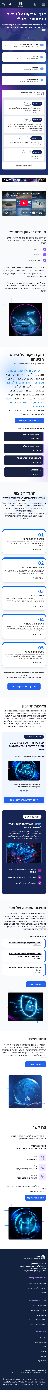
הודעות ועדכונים (40, 1342)
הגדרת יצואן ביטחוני (39, 1306)
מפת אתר (27, 1370)
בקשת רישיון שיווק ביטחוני (37, 1320)
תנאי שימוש (42, 1370)
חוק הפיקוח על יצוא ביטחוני (37, 1283)
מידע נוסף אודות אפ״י (35, 1064)
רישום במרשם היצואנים (38, 1310)
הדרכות (43, 1351)
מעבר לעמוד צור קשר (35, 1198)
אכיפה (43, 1293)
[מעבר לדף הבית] (34, 1257)
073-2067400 (32, 1159)
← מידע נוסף (38, 550)
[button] (43, 4)
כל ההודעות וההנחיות (24, 166)
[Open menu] (43, 4)
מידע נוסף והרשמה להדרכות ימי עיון (24, 800)
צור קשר (43, 1356)
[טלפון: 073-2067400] (3, 4)
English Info (41, 1361)
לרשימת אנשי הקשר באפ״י (27, 1178)
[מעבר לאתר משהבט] (20, 4)
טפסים (43, 1347)
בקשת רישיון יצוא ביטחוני (38, 1324)
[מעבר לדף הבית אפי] (30, 4)
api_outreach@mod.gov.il (26, 1169)
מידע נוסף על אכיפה (36, 984)
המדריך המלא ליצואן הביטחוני (24, 686)
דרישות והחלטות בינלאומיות (37, 1288)
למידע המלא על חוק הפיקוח (29, 420)
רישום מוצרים (41, 1315)
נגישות (34, 1370)
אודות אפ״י (42, 1337)
